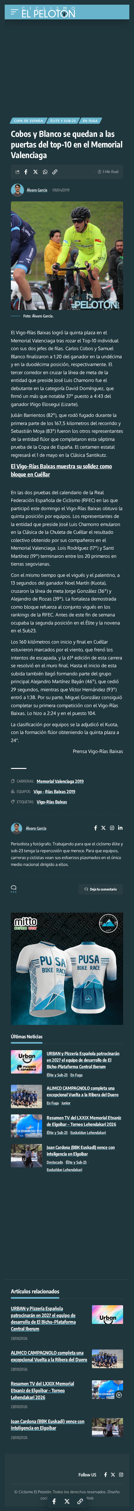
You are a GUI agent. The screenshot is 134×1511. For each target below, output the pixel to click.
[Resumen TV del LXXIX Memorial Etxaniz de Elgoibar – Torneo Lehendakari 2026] (26, 1126)
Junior (66, 1103)
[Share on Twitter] (35, 172)
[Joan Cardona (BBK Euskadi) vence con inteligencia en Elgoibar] (26, 1155)
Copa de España (28, 121)
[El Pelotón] (51, 12)
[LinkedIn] (120, 828)
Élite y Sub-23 (63, 121)
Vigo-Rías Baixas (52, 801)
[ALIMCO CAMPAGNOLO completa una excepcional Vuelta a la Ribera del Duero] (26, 1096)
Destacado (55, 1162)
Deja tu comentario (103, 889)
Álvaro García (37, 190)
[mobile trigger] (16, 12)
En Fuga (90, 121)
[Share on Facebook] (26, 172)
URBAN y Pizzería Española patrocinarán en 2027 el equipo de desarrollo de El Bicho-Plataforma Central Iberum (83, 1060)
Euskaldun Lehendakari (88, 1132)
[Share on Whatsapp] (45, 172)
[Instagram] (112, 828)
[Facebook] (95, 828)
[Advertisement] (67, 66)
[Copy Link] (54, 172)
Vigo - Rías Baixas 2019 (54, 791)
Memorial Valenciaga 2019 (60, 781)
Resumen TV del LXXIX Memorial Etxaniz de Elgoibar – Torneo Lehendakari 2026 (42, 1390)
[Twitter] (103, 828)
